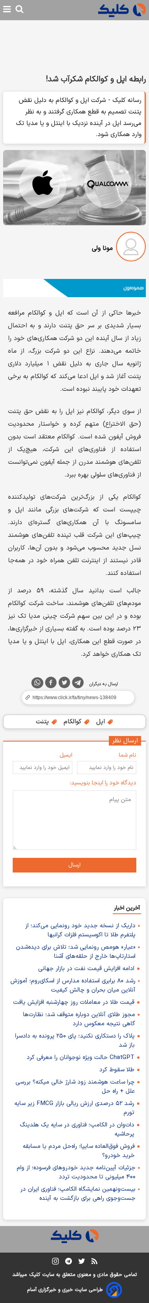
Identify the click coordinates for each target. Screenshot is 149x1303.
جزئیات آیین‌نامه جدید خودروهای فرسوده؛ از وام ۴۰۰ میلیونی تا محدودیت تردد (76, 1172)
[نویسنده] (131, 248)
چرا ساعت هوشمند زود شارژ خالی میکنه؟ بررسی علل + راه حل (75, 1087)
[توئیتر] (64, 684)
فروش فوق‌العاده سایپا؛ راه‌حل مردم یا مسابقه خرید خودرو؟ (79, 1151)
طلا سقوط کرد (116, 1069)
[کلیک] (122, 10)
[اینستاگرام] (55, 1263)
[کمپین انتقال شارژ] (74, 288)
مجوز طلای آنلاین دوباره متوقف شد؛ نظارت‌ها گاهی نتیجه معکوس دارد (79, 1019)
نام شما (127, 755)
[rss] (94, 1262)
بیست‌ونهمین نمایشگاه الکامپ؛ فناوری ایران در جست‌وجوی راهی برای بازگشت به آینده (77, 1194)
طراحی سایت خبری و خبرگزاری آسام (65, 1290)
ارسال (74, 865)
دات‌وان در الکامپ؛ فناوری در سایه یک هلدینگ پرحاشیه (77, 1129)
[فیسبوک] (51, 684)
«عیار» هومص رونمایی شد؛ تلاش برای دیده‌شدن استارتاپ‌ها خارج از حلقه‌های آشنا (75, 952)
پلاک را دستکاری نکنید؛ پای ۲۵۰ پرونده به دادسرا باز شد (75, 1041)
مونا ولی (102, 248)
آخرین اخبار (127, 908)
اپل (101, 721)
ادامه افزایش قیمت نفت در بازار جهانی (86, 968)
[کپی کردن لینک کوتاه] (74, 697)
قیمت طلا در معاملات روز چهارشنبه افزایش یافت (73, 1002)
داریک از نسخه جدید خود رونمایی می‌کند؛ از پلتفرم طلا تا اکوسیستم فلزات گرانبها (80, 930)
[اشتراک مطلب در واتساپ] (37, 682)
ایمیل (66, 755)
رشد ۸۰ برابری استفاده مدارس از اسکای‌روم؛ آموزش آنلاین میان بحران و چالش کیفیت (72, 985)
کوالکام (73, 721)
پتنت (43, 721)
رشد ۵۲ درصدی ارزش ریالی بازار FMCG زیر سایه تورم (74, 1108)
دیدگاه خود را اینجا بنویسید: (103, 783)
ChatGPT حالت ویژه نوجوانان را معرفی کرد (80, 1057)
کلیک (34, 1275)
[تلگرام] (78, 684)
